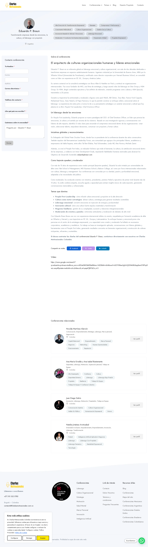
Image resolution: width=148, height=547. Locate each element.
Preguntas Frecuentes (111, 504)
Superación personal (95, 364)
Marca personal (107, 332)
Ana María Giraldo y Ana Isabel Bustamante (84, 361)
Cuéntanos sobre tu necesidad (17, 123)
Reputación (87, 348)
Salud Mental (81, 506)
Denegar (29, 538)
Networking (83, 345)
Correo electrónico (13, 89)
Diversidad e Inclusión (73, 428)
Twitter (89, 248)
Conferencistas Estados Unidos (131, 511)
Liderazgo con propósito (88, 441)
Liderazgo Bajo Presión (105, 377)
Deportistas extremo (74, 377)
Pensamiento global (100, 38)
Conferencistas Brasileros (132, 517)
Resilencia (83, 381)
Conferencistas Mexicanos (132, 501)
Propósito (71, 381)
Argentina (30, 44)
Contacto (140, 5)
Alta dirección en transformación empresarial (69, 25)
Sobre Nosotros (109, 493)
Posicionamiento (73, 348)
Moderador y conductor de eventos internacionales (71, 38)
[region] (28, 527)
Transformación (78, 430)
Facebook (74, 248)
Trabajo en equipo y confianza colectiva (81, 385)
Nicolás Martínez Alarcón (77, 328)
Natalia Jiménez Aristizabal (77, 424)
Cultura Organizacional (83, 30)
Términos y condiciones (107, 498)
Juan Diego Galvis (73, 398)
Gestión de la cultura (104, 30)
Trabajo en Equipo (103, 401)
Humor (109, 411)
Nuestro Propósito (126, 5)
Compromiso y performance (110, 25)
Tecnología (71, 448)
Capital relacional (74, 341)
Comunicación (70, 332)
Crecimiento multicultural (63, 30)
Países (106, 5)
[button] (141, 540)
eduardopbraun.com (84, 154)
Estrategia (91, 332)
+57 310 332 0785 (11, 496)
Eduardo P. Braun (96, 236)
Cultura (98, 374)
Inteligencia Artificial (84, 519)
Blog (114, 5)
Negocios (71, 345)
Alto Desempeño (73, 374)
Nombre (7, 75)
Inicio (84, 5)
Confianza (87, 374)
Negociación (70, 334)
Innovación (69, 401)
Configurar (14, 538)
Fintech (70, 437)
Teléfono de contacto (14, 100)
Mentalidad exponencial (94, 444)
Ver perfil (136, 339)
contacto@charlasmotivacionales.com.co (18, 506)
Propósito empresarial (119, 38)
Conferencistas (94, 5)
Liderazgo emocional (95, 34)
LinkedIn (104, 248)
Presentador (92, 401)
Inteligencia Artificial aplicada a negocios (91, 437)
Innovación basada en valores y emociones (69, 34)
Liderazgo (98, 332)
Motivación (84, 364)
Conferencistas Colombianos (133, 522)
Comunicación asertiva (75, 408)
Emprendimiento (90, 341)
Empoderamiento (86, 428)
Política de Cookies (21, 533)
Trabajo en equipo (97, 381)
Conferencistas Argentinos (132, 506)
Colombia (72, 337)
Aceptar (43, 538)
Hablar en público (74, 411)
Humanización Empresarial (93, 411)
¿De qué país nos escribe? (15, 111)
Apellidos (8, 83)
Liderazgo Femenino (74, 444)
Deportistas (69, 364)
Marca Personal (82, 510)
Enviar (9, 143)
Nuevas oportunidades (100, 345)
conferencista (84, 236)
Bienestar (92, 25)
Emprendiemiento (81, 332)
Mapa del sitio (128, 497)
